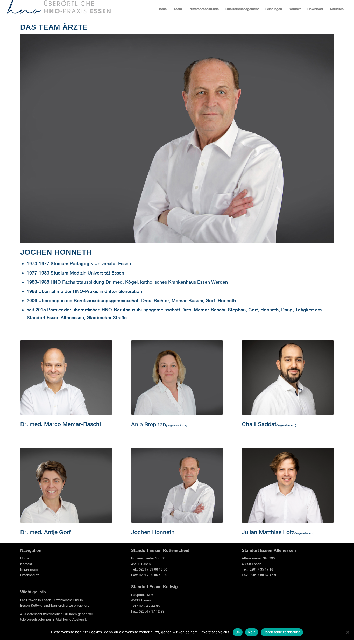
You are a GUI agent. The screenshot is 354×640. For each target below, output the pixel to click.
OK (237, 632)
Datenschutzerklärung (281, 632)
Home (25, 558)
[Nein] (347, 632)
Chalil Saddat (259, 424)
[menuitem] (162, 9)
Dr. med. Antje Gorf (45, 532)
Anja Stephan (148, 424)
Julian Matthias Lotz (268, 532)
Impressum (29, 569)
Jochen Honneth (153, 532)
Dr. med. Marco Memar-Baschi (60, 424)
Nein (252, 632)
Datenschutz (30, 575)
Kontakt (26, 564)
